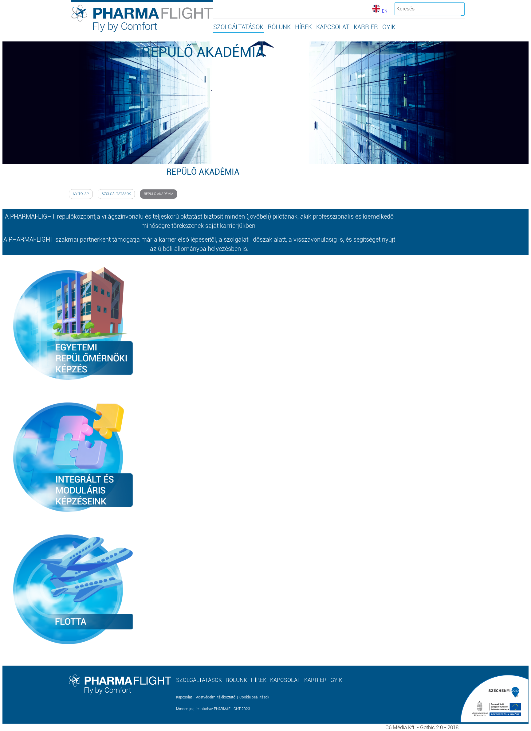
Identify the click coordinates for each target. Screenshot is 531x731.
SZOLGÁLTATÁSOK (238, 27)
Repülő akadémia (158, 194)
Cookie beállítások (254, 697)
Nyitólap (81, 194)
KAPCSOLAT (332, 27)
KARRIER (366, 27)
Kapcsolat (184, 697)
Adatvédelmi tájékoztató (215, 697)
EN (384, 11)
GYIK (388, 27)
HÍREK (303, 27)
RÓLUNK (279, 27)
